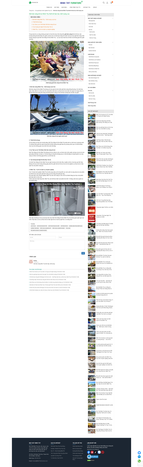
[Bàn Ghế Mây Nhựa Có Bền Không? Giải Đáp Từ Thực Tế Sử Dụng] (91, 425)
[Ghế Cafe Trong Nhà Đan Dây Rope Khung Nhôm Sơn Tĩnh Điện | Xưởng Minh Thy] (91, 202)
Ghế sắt (90, 44)
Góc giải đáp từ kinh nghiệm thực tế (43, 10)
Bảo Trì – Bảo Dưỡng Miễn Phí (58, 451)
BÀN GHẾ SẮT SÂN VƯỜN (95, 42)
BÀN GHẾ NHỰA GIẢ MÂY (94, 75)
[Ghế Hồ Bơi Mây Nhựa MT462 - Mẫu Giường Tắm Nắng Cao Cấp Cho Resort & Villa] (91, 123)
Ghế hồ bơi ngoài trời (42, 226)
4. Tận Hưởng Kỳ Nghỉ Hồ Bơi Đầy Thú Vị (42, 27)
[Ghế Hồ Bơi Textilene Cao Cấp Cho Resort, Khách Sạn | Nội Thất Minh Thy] (91, 167)
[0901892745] (139, 461)
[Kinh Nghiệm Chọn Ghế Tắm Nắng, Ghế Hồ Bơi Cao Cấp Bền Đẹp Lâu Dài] (91, 174)
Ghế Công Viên (92, 105)
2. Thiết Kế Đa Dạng (37, 22)
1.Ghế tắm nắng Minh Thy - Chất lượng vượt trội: (44, 19)
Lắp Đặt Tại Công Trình (56, 455)
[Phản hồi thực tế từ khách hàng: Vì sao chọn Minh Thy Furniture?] (91, 302)
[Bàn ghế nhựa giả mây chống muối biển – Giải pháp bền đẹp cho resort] (91, 244)
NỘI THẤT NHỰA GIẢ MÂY (95, 18)
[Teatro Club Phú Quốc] (91, 401)
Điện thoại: (31, 458)
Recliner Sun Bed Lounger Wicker (39, 230)
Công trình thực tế (75, 7)
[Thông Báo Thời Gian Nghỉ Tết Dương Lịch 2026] (91, 218)
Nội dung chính (35, 17)
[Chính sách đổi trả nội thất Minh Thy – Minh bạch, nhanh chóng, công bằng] (91, 327)
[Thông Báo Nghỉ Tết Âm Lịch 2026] (91, 210)
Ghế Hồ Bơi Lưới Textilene (94, 59)
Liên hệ (95, 7)
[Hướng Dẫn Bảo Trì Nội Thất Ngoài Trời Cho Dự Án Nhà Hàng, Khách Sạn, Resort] (91, 308)
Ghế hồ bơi (33, 226)
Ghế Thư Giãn (92, 34)
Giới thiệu (56, 7)
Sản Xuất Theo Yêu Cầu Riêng (58, 446)
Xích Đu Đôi (92, 31)
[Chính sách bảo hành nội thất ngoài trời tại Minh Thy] (91, 321)
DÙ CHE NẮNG (92, 87)
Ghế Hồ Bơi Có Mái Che (94, 68)
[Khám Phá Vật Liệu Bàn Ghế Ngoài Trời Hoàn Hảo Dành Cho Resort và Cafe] (91, 161)
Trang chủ (49, 7)
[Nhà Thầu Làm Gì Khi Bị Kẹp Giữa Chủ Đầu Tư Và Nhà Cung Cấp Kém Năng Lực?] (91, 148)
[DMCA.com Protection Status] (91, 460)
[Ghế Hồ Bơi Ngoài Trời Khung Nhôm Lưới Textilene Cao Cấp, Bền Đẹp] (91, 188)
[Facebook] (139, 452)
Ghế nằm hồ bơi (64, 226)
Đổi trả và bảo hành (77, 448)
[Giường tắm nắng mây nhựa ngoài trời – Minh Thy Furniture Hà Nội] (91, 232)
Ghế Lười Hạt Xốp (93, 71)
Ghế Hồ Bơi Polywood (94, 62)
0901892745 (38, 458)
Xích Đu (90, 29)
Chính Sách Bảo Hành (78, 446)
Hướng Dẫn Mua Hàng (78, 451)
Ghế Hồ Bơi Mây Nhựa (94, 65)
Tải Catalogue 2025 (77, 455)
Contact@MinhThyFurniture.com (40, 461)
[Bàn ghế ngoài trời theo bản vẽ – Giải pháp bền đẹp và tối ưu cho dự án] (91, 251)
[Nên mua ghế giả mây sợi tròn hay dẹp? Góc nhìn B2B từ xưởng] (91, 129)
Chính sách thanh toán (78, 453)
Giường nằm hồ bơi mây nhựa (75, 226)
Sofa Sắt (91, 26)
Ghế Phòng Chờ (92, 102)
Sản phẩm (64, 7)
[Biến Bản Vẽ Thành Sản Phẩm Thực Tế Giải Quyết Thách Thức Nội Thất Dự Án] (91, 154)
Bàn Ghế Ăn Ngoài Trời (94, 77)
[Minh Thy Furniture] (71, 2)
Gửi (83, 253)
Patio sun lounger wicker (59, 228)
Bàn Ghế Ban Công (93, 80)
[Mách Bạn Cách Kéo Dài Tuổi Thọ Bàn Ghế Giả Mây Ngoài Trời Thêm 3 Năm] (91, 181)
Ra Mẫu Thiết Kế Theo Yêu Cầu (58, 448)
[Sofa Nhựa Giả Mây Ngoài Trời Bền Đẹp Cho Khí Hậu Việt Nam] (91, 225)
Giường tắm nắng (35, 228)
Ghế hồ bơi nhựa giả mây (53, 226)
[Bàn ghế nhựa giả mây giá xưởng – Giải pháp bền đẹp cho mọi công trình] (91, 238)
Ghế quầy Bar (92, 20)
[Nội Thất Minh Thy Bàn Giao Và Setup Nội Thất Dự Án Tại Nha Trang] (91, 413)
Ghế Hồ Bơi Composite (94, 56)
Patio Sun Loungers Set (45, 228)
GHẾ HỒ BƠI (91, 54)
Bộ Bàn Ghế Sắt (92, 50)
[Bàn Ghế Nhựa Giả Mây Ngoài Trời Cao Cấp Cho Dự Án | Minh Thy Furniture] (91, 384)
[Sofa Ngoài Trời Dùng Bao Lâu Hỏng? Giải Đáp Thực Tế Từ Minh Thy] (91, 419)
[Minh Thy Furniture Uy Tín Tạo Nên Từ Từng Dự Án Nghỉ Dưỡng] (91, 116)
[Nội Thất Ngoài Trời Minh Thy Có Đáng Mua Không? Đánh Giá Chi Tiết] (91, 431)
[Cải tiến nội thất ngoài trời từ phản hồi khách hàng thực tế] (91, 295)
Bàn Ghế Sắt (91, 47)
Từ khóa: (33, 224)
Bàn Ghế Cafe (92, 83)
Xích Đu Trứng (92, 37)
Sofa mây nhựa (92, 23)
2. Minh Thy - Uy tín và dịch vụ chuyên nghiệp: (43, 29)
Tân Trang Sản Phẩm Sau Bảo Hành (59, 453)
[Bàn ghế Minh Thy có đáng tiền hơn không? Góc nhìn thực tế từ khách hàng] (91, 270)
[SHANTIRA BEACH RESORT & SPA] (91, 407)
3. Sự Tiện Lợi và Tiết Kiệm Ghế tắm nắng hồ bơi (44, 24)
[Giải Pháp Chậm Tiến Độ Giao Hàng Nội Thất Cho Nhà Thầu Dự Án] (91, 142)
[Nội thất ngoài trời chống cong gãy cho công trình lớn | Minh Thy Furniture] (91, 371)
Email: (30, 461)
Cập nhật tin (86, 7)
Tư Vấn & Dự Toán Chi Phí (57, 458)
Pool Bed (68, 228)
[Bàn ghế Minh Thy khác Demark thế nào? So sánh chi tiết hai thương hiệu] (91, 257)
